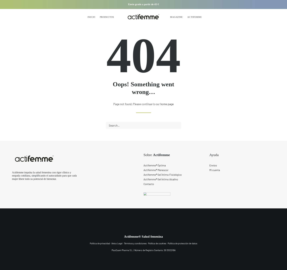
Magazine (176, 17)
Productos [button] (107, 17)
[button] (222, 4)
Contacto (149, 183)
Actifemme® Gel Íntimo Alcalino (161, 179)
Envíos (213, 165)
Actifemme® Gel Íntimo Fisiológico (163, 174)
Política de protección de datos (182, 243)
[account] (229, 17)
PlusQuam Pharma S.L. (122, 250)
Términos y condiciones (135, 243)
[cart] (235, 17)
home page (167, 104)
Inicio (91, 17)
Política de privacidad (100, 243)
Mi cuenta (214, 170)
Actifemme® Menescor (156, 170)
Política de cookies (157, 243)
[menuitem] (222, 4)
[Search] (143, 125)
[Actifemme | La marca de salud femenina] (143, 17)
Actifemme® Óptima (155, 165)
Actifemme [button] (194, 17)
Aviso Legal (116, 243)
